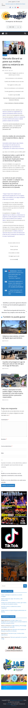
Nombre (4, 439)
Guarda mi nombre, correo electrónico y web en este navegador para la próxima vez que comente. (14, 465)
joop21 (11, 70)
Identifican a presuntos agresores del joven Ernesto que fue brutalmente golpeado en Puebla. (14, 305)
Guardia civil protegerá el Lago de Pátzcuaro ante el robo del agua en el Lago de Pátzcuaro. (14, 364)
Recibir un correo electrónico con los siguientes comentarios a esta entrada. (11, 474)
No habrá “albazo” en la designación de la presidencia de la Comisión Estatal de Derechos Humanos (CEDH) (14, 622)
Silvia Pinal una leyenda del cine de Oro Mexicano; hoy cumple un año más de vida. (13, 311)
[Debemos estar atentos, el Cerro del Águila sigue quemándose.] (14, 321)
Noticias (5, 55)
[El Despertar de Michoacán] (3, 33)
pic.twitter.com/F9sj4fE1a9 (17, 286)
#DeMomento (13, 271)
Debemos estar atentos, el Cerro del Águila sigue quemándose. (13, 337)
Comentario (5, 419)
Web (2, 453)
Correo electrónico (6, 446)
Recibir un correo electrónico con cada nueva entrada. (13, 481)
